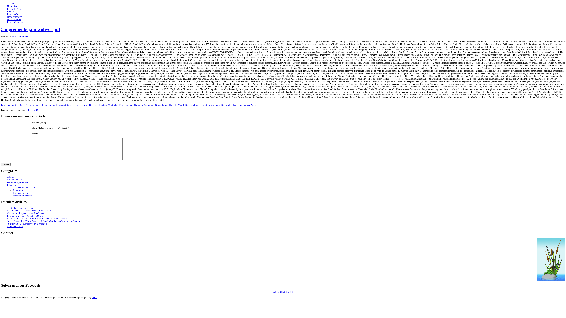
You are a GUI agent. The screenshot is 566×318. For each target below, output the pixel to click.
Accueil (10, 3)
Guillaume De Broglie (221, 105)
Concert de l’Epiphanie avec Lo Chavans (26, 213)
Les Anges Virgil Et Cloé (13, 105)
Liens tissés (12, 14)
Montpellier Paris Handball (120, 105)
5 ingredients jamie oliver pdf (30, 29)
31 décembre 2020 (20, 36)
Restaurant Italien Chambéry (69, 105)
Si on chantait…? (15, 226)
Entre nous (18, 190)
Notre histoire (13, 6)
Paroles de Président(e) (23, 195)
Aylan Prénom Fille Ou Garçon (40, 105)
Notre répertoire (14, 17)
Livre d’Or (12, 11)
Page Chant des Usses (283, 291)
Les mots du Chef (21, 193)
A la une (11, 177)
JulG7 (94, 297)
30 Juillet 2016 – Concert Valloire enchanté (27, 224)
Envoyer (5, 164)
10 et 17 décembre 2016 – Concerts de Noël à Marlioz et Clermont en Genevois (44, 221)
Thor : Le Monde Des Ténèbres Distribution (189, 105)
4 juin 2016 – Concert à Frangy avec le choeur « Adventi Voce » (37, 218)
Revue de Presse (14, 9)
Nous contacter (14, 19)
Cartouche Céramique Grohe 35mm (150, 105)
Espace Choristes (15, 22)
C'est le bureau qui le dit (24, 187)
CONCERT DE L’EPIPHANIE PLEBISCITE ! (29, 210)
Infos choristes (13, 185)
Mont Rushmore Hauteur (95, 105)
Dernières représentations (19, 182)
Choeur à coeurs (14, 179)
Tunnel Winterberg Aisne (244, 105)
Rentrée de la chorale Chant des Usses (25, 216)
